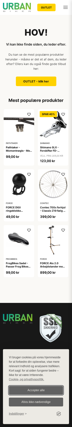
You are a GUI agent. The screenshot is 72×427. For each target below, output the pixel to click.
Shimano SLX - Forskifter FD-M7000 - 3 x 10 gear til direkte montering (53, 152)
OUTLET (46, 7)
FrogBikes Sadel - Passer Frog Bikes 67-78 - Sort (17, 266)
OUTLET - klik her (36, 81)
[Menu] (65, 7)
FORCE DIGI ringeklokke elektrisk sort (14, 211)
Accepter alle (36, 390)
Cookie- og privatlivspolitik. (26, 379)
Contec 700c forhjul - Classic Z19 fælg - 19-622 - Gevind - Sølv (53, 212)
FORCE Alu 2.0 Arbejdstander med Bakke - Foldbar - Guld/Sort (52, 268)
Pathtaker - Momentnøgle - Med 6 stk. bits (19, 150)
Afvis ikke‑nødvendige (36, 402)
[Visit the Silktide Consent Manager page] (58, 413)
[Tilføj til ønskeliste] (29, 114)
